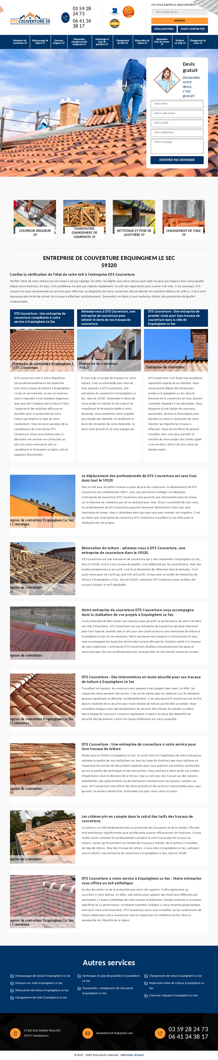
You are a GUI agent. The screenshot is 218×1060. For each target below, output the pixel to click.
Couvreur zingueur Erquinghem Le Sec (173, 995)
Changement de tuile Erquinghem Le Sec (41, 997)
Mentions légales (132, 1055)
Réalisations (164, 29)
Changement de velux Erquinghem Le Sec (175, 976)
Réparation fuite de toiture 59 (161, 42)
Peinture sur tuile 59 (180, 41)
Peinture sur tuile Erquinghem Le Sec (39, 983)
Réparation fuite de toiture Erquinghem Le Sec (176, 986)
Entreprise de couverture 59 (20, 41)
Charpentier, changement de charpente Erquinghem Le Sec (107, 991)
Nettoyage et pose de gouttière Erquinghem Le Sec (111, 978)
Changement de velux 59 (198, 41)
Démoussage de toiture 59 (40, 41)
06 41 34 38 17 (82, 24)
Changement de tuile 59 (122, 41)
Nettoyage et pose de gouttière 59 (102, 42)
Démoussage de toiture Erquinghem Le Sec (43, 976)
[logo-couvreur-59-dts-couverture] (30, 18)
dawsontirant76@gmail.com (114, 1033)
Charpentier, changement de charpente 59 (79, 42)
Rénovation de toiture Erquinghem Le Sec (42, 990)
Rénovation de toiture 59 (142, 41)
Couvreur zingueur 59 (59, 41)
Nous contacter (193, 29)
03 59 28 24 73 (82, 11)
